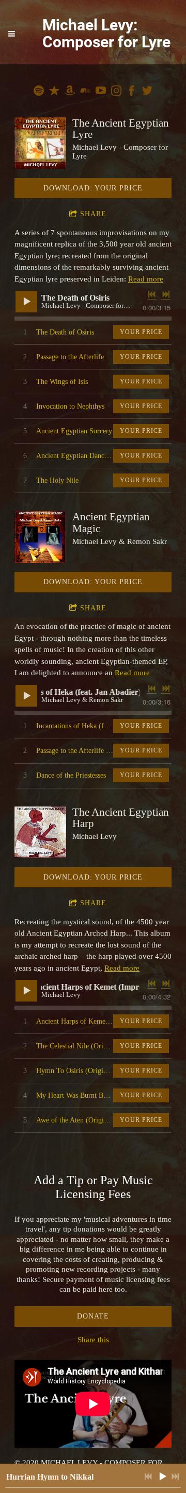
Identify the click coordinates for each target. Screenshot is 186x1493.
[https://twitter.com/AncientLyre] (147, 92)
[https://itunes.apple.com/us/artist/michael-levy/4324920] (54, 92)
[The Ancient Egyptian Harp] (40, 832)
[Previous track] (152, 294)
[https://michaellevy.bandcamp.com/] (85, 92)
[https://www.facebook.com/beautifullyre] (132, 92)
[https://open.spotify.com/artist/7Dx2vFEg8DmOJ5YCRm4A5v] (39, 92)
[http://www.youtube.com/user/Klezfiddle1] (101, 92)
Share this (93, 1340)
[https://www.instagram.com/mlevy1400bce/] (116, 92)
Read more (145, 279)
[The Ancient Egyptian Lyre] (40, 143)
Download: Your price (93, 188)
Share (93, 214)
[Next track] (166, 294)
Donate (93, 1316)
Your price (141, 332)
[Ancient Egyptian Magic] (40, 537)
